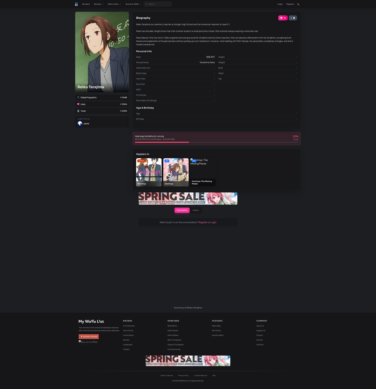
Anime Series (128, 335)
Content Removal (200, 375)
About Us (260, 326)
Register (290, 4)
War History (216, 330)
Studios (126, 340)
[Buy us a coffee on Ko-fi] (89, 342)
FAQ (213, 375)
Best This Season (174, 340)
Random (86, 4)
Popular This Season (176, 344)
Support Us (260, 330)
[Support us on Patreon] (89, 336)
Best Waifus (172, 326)
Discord (259, 340)
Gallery (196, 210)
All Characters (129, 326)
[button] (98, 4)
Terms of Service (167, 375)
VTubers (126, 349)
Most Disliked (173, 335)
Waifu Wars (216, 326)
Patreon (259, 335)
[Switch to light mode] (298, 4)
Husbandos (127, 344)
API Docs (259, 344)
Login (280, 4)
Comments (182, 210)
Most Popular (173, 330)
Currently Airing (174, 349)
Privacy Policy (183, 375)
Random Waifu (218, 335)
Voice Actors (128, 330)
